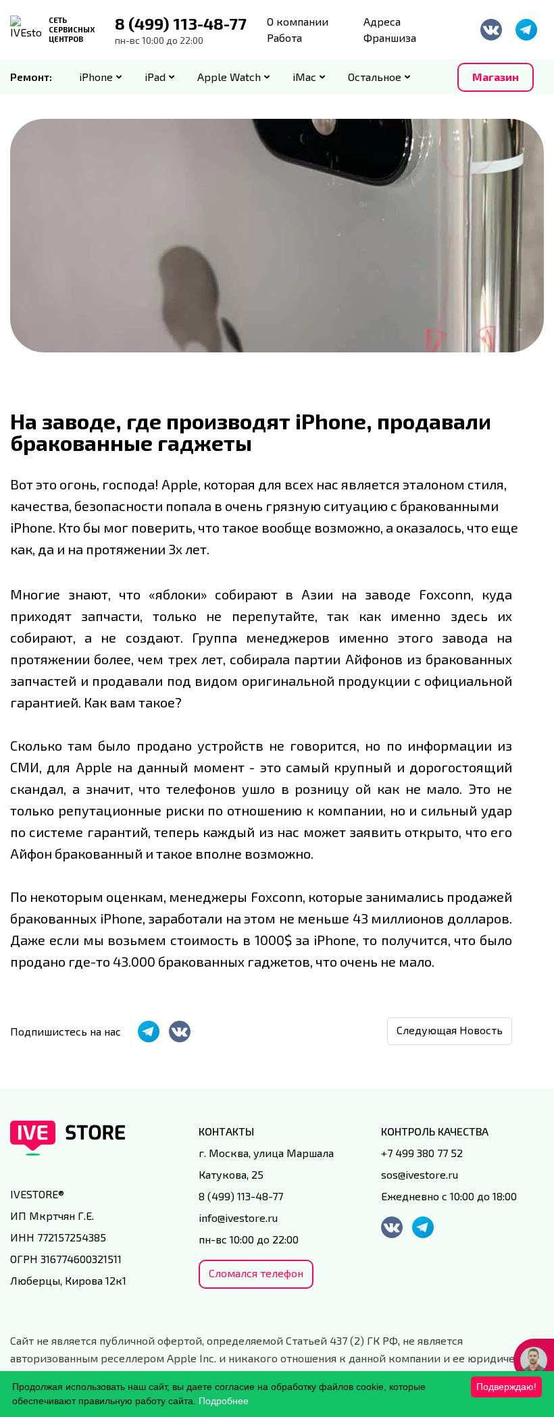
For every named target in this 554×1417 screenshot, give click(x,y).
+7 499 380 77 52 (422, 1152)
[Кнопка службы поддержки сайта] (533, 1360)
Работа (284, 37)
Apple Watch (229, 76)
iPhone (96, 76)
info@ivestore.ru (238, 1217)
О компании (297, 21)
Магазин (495, 76)
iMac (304, 76)
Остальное (374, 76)
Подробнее (224, 1400)
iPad (155, 76)
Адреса (382, 21)
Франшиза (389, 37)
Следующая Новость (450, 1029)
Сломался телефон (256, 1272)
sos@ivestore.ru (419, 1174)
